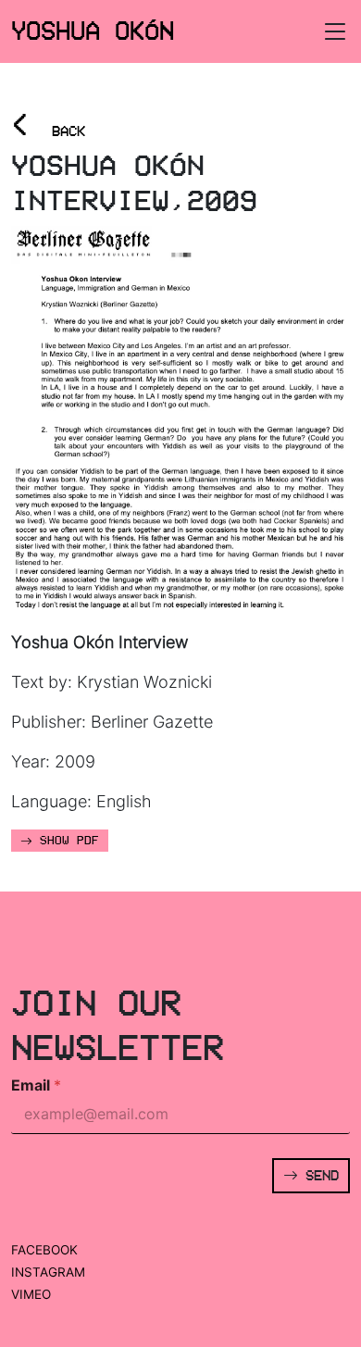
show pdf (65, 840)
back (48, 125)
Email (36, 1085)
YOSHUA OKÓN (92, 31)
